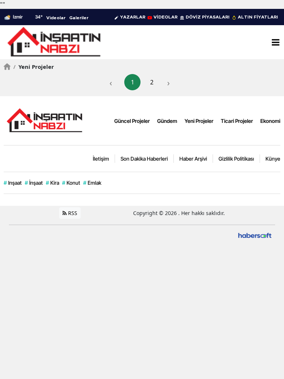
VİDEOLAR (165, 17)
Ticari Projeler (237, 121)
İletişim (101, 158)
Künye (273, 158)
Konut (71, 183)
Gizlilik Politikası (236, 158)
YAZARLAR (132, 17)
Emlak (92, 183)
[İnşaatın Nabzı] (44, 120)
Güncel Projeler (132, 121)
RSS (72, 213)
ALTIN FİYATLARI (258, 17)
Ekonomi (270, 121)
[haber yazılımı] (254, 235)
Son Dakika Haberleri (144, 158)
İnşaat (34, 183)
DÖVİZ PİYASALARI (208, 17)
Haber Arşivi (193, 158)
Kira (52, 183)
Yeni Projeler (33, 66)
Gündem (167, 121)
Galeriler (78, 18)
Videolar (55, 18)
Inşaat (13, 183)
